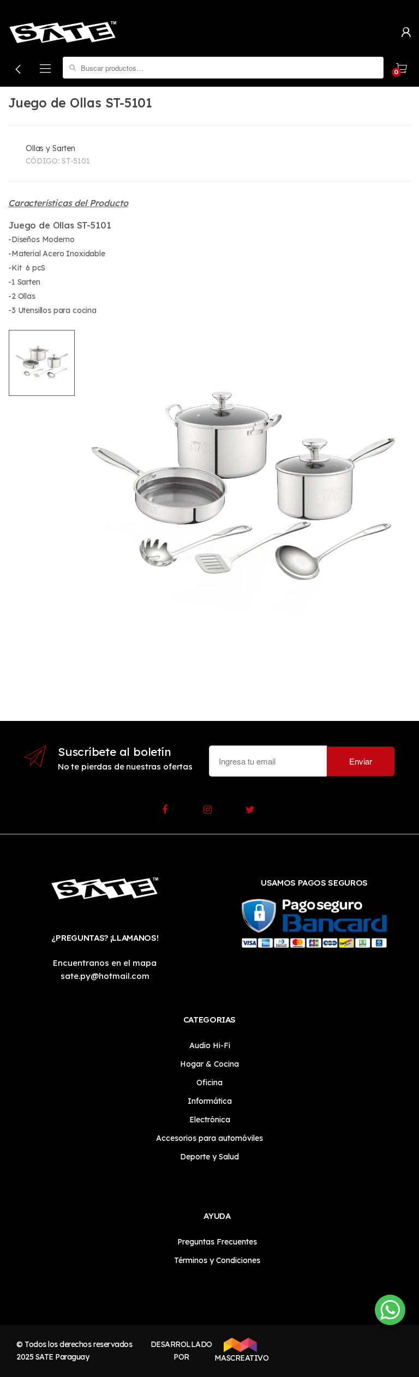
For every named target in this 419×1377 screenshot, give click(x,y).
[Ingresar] (406, 31)
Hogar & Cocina (209, 1064)
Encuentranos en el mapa (105, 963)
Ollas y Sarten (50, 148)
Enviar (360, 761)
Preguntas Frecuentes (217, 1242)
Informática (210, 1101)
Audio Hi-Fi (209, 1045)
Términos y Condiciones (217, 1260)
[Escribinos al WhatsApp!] (390, 1312)
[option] (243, 492)
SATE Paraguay (62, 1357)
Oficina (209, 1082)
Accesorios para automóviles (209, 1138)
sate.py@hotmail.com (105, 976)
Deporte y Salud (209, 1157)
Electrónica (209, 1120)
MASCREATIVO (240, 1358)
